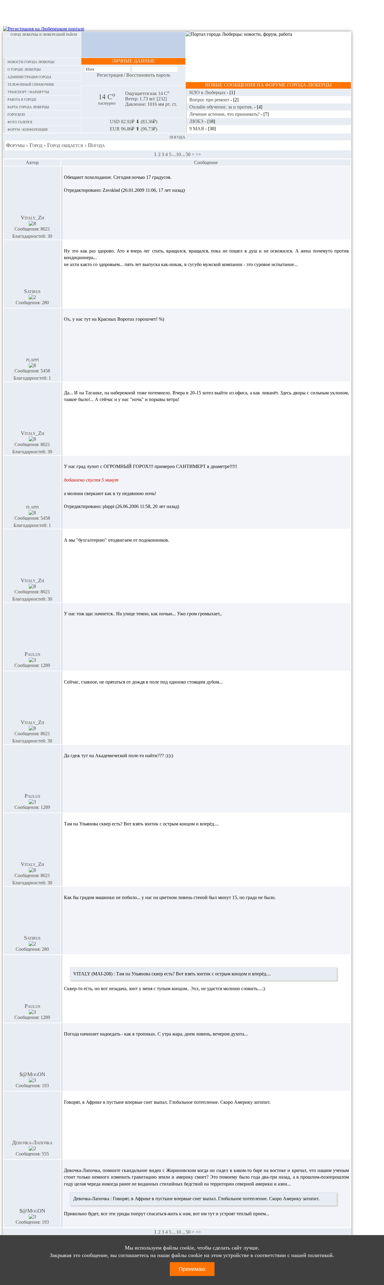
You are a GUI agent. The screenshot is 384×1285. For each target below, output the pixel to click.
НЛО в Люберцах (208, 92)
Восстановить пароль (148, 75)
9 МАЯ (197, 128)
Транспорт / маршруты (28, 91)
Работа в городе (22, 99)
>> (198, 154)
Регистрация (110, 75)
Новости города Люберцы (31, 61)
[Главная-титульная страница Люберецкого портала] (42, 47)
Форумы (15, 145)
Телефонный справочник (31, 84)
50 (188, 154)
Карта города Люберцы (28, 106)
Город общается (65, 145)
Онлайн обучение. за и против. (221, 106)
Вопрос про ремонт (209, 99)
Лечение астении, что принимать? (225, 114)
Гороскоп (16, 114)
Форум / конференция (27, 129)
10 (178, 154)
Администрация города (29, 76)
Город (35, 145)
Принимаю (192, 1269)
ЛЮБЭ (197, 121)
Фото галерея (20, 121)
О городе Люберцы (24, 69)
